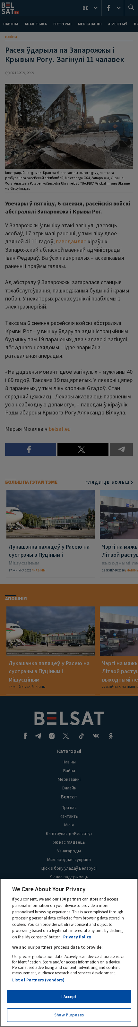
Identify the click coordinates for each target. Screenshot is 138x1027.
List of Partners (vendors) (38, 980)
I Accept (69, 996)
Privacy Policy (77, 937)
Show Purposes (69, 1015)
